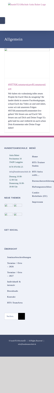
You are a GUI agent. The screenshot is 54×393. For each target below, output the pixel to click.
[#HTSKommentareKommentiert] (27, 63)
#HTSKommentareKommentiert (23, 63)
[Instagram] (13, 237)
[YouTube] (9, 237)
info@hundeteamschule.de (17, 172)
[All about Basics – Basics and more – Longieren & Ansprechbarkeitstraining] (18, 207)
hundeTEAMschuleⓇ (18, 341)
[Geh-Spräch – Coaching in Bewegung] (18, 216)
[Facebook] (5, 237)
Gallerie (31, 63)
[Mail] (17, 237)
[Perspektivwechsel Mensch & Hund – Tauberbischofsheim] (8, 207)
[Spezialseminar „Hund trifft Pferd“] (8, 216)
